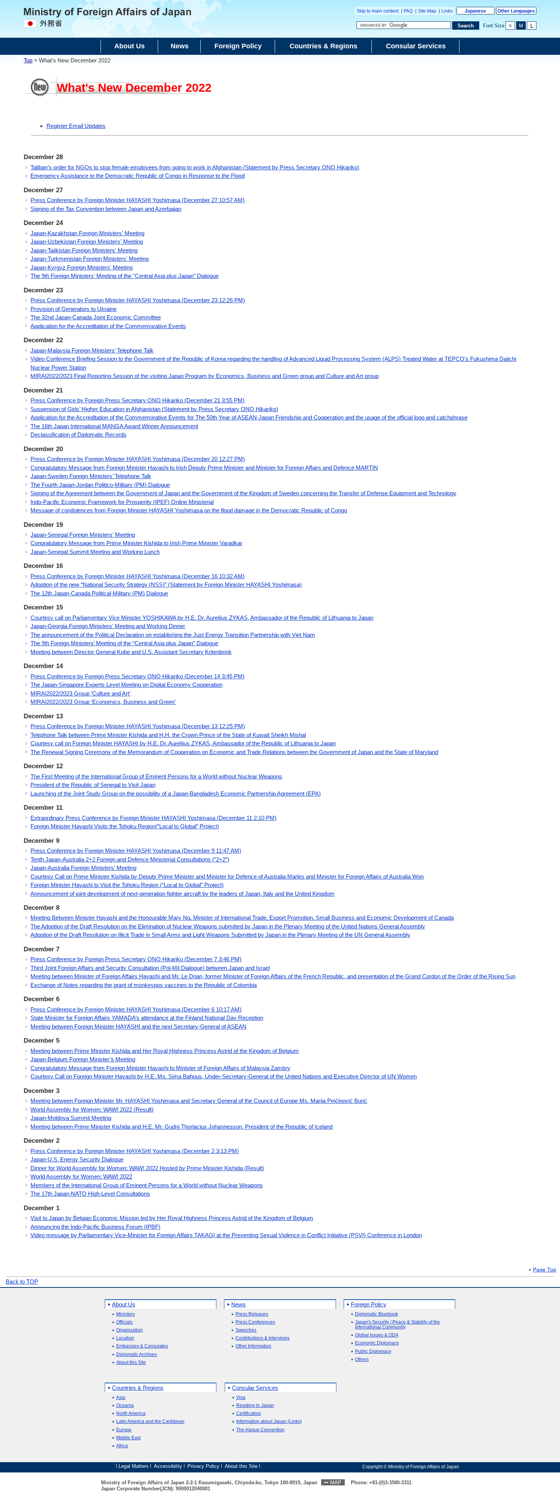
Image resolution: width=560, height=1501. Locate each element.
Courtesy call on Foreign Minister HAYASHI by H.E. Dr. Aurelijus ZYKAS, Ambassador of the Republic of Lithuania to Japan (183, 743)
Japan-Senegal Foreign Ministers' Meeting (82, 534)
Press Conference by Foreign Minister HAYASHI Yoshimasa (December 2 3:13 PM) (134, 1151)
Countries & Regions (137, 1388)
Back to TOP (22, 1281)
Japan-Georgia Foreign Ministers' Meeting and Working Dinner (107, 626)
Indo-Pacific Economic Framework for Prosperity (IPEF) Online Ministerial (122, 502)
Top (28, 60)
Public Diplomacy (373, 1351)
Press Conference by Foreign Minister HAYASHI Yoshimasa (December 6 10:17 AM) (136, 1009)
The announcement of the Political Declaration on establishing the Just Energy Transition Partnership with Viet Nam (172, 635)
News (238, 1304)
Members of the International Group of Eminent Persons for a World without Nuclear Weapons (146, 1185)
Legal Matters (133, 1466)
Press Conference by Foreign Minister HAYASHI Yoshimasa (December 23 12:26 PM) (137, 300)
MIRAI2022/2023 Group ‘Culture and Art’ (80, 693)
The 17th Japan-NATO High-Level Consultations (90, 1193)
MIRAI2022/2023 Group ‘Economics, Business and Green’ (103, 702)
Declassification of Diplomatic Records (78, 434)
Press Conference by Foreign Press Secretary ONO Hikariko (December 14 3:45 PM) (137, 676)
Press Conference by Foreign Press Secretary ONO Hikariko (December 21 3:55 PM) (137, 400)
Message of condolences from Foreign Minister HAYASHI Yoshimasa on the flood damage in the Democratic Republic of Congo (188, 510)
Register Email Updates (76, 126)
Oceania (125, 1405)
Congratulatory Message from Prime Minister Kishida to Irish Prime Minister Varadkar (136, 543)
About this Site (131, 1362)
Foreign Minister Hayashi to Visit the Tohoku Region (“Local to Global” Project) (127, 885)
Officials (124, 1322)
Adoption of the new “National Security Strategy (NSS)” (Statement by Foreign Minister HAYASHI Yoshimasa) (166, 584)
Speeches (245, 1330)
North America (131, 1413)
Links (447, 11)
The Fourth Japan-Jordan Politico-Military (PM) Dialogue (100, 485)
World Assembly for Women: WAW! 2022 (81, 1176)
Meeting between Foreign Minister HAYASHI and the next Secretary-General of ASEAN (138, 1026)
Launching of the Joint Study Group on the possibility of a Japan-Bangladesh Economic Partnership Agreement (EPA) (175, 793)
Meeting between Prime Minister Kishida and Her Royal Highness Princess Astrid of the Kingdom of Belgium (164, 1051)
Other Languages (516, 11)
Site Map (427, 11)
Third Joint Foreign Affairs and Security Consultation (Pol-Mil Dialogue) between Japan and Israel (150, 968)
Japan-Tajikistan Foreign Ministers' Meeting (84, 250)
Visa (240, 1397)
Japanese (475, 11)
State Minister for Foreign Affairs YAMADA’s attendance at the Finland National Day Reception (146, 1017)
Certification (248, 1413)
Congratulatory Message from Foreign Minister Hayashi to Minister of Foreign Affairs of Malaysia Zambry (160, 1068)
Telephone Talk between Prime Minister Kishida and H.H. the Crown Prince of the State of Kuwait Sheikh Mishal (168, 735)
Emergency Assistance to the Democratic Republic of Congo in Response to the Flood (137, 175)
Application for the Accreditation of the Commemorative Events (108, 326)
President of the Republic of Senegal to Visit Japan (92, 785)
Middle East (128, 1438)
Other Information (253, 1346)
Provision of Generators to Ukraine (73, 309)
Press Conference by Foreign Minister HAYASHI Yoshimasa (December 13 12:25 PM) (137, 726)
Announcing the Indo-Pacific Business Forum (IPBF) (95, 1226)
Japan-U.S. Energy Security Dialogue (76, 1159)
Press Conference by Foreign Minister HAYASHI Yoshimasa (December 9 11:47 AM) (135, 850)
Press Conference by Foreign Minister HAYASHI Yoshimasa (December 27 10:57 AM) (137, 200)
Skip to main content (377, 11)
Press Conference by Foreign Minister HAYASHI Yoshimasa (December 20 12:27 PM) (137, 459)
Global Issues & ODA (376, 1335)
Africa (122, 1446)
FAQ (408, 11)
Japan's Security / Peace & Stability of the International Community (397, 1325)
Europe (123, 1430)
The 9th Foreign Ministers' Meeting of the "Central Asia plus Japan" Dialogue (124, 276)
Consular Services (255, 1388)
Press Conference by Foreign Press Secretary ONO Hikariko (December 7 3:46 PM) (136, 959)
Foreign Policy (368, 1304)
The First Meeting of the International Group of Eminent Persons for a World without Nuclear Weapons (156, 776)
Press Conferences (255, 1322)
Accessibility (168, 1466)
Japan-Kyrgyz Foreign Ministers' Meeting (81, 267)
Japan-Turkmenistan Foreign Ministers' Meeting (89, 258)
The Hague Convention (260, 1430)
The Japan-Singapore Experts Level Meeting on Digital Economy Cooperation (126, 684)
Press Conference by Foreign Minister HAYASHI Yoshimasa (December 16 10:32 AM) (137, 576)
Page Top (544, 1270)
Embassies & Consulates (142, 1346)
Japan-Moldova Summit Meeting (70, 1118)
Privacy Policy (203, 1466)
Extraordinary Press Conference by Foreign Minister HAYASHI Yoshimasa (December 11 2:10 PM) (153, 818)
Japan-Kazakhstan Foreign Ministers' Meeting (87, 233)
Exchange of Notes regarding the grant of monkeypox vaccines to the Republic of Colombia (143, 985)
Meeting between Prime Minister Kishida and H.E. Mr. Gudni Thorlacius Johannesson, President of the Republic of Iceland (181, 1126)
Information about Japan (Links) (269, 1421)
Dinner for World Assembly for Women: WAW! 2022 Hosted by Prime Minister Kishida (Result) (147, 1168)
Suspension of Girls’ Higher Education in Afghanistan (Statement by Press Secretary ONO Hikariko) (154, 409)
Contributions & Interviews (262, 1338)
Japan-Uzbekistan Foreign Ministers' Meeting (86, 241)
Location (125, 1338)
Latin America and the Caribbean (150, 1421)
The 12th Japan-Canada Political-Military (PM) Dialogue (99, 593)
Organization (129, 1330)
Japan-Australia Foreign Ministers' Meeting (83, 868)
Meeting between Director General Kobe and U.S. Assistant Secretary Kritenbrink (131, 652)
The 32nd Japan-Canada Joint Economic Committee (95, 317)
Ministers (125, 1314)
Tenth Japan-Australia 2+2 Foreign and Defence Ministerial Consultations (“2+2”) (129, 859)
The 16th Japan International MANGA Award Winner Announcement (114, 426)
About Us (123, 1304)
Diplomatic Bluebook (376, 1314)
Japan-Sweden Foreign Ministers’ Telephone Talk (90, 476)
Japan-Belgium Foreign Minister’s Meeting (82, 1059)
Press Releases (251, 1314)
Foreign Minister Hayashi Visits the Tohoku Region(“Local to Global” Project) (124, 826)
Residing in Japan (255, 1405)
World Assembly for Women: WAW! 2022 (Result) (92, 1109)
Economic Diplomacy (377, 1343)
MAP (335, 1482)
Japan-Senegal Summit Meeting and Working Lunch (95, 552)
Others (362, 1359)
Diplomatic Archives (136, 1354)
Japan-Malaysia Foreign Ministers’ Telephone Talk (92, 350)
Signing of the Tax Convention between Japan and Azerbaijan (105, 209)
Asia (120, 1397)
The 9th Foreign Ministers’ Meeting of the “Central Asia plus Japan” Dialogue (124, 643)
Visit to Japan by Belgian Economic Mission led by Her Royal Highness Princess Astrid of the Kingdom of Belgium (171, 1218)
